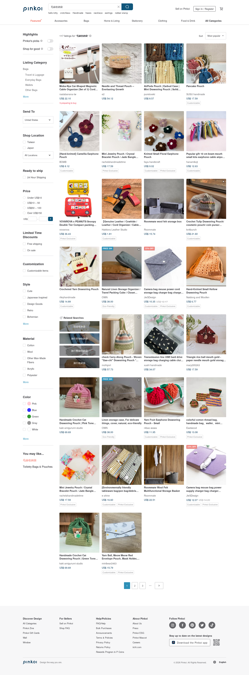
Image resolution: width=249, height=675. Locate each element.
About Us (137, 623)
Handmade (78, 12)
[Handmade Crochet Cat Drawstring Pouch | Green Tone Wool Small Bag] (79, 533)
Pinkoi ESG (138, 633)
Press (135, 628)
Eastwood (191, 428)
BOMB (62, 161)
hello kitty (53, 12)
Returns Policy (103, 647)
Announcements (104, 633)
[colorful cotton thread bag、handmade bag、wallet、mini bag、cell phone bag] (206, 397)
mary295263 (193, 365)
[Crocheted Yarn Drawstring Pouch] (79, 267)
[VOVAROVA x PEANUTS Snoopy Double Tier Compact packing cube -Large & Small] (79, 199)
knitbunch (191, 229)
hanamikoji (192, 161)
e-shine (106, 495)
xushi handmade (153, 365)
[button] (50, 219)
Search (127, 6)
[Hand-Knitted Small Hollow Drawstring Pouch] (206, 267)
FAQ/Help (101, 623)
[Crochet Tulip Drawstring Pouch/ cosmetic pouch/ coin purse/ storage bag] (206, 199)
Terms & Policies (104, 637)
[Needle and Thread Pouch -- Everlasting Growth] (122, 63)
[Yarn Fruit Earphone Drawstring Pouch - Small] (164, 397)
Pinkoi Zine (28, 628)
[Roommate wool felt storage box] (164, 199)
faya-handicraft (152, 161)
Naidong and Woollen (197, 297)
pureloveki (149, 94)
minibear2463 (109, 563)
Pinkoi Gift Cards (31, 633)
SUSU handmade (195, 94)
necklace (98, 12)
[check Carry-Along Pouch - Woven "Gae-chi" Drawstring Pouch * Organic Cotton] (122, 334)
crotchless (65, 12)
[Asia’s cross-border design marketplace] (32, 9)
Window (26, 642)
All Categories (30, 623)
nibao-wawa (150, 428)
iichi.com (137, 647)
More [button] (26, 96)
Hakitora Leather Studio (114, 229)
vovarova (64, 229)
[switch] (38, 41)
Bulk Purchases (104, 628)
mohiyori (106, 365)
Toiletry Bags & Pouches (38, 467)
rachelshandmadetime (114, 161)
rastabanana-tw (67, 94)
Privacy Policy (103, 642)
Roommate (150, 229)
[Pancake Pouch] (206, 63)
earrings (109, 12)
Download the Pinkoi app (192, 642)
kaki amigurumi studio (71, 428)
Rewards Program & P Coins (110, 652)
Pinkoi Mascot (140, 637)
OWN (105, 297)
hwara (88, 12)
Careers (136, 642)
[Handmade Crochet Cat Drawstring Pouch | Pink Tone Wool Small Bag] (79, 397)
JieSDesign (150, 297)
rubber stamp (121, 12)
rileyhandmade (67, 297)
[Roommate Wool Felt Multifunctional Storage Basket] (164, 465)
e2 (103, 94)
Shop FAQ (64, 628)
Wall (25, 637)
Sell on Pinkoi (182, 8)
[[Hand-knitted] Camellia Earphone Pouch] (79, 131)
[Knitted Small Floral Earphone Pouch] (164, 131)
